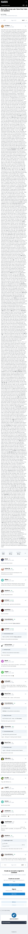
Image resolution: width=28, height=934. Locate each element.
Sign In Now (14, 893)
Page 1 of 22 (14, 20)
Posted (9, 26)
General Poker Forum (12, 15)
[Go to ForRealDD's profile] (2, 681)
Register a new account (14, 884)
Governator (8, 726)
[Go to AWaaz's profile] (2, 580)
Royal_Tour (8, 693)
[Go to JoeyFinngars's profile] (2, 822)
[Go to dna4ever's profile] (2, 591)
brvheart (7, 600)
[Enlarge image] (13, 675)
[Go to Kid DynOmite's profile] (2, 645)
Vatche (7, 801)
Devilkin (7, 777)
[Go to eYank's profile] (2, 559)
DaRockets (8, 758)
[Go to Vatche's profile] (2, 801)
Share (14, 902)
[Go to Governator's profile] (2, 727)
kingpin (6, 671)
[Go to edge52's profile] (2, 788)
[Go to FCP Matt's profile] (2, 26)
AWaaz (6, 579)
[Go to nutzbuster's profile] (2, 811)
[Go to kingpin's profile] (2, 672)
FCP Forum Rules (6, 922)
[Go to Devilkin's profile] (2, 778)
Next (23, 20)
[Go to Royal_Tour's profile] (2, 694)
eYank (6, 559)
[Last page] (26, 20)
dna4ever (7, 590)
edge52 (7, 787)
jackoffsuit (7, 609)
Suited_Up (7, 568)
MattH (6, 660)
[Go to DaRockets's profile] (2, 759)
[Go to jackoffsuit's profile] (2, 610)
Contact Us (14, 931)
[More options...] (25, 26)
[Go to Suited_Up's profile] (2, 569)
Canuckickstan (9, 619)
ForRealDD (7, 681)
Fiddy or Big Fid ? (16, 623)
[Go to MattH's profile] (2, 661)
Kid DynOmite (8, 644)
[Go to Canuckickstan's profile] (2, 620)
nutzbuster (8, 810)
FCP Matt (4, 14)
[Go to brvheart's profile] (2, 600)
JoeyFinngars (8, 821)
